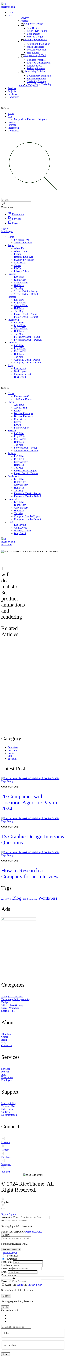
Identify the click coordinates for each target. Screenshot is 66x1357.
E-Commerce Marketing (39, 75)
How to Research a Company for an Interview (30, 873)
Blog (10, 522)
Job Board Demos (23, 399)
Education (13, 747)
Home (11, 113)
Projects (25, 20)
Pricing (17, 410)
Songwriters (33, 52)
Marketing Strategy (36, 81)
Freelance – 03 (21, 396)
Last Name (6, 1265)
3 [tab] (2, 733)
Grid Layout (20, 527)
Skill (10, 755)
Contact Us (19, 419)
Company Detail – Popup (27, 516)
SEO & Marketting (30, 899)
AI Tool (8, 899)
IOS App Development (38, 62)
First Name (6, 1261)
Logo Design (33, 33)
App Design (33, 28)
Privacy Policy (21, 427)
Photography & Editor (35, 39)
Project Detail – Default (26, 473)
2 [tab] (2, 729)
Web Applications (36, 68)
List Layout (20, 524)
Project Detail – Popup (25, 470)
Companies (13, 130)
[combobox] (6, 1278)
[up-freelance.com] (9, 6)
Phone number (8, 1275)
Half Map (19, 442)
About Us (19, 404)
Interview (12, 750)
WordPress (48, 898)
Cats (10, 116)
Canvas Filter (21, 439)
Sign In (5, 108)
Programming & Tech (35, 55)
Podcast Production (36, 49)
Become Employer (23, 413)
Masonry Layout (22, 530)
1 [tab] (2, 725)
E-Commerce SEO (36, 78)
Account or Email (10, 1217)
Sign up (13, 1214)
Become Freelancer (24, 416)
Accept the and (23, 1284)
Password (6, 1220)
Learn (11, 753)
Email (4, 1271)
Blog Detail (20, 533)
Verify (5, 1307)
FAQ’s (17, 424)
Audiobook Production (38, 44)
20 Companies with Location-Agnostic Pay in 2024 (29, 802)
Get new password (11, 1249)
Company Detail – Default (27, 519)
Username (6, 1268)
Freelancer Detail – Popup (27, 493)
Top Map (18, 444)
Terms (19, 1284)
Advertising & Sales (34, 71)
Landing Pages (34, 65)
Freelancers (13, 127)
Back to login (10, 1252)
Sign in (4, 228)
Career (17, 422)
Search (6, 1354)
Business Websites (36, 59)
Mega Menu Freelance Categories (31, 119)
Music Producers (35, 46)
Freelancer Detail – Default (27, 496)
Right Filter (20, 436)
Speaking (12, 758)
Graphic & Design (33, 23)
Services (25, 18)
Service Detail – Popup (25, 447)
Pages (11, 402)
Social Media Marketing (39, 84)
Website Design (35, 36)
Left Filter (19, 433)
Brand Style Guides (37, 31)
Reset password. (33, 1231)
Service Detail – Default (26, 450)
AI (2, 899)
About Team (20, 407)
